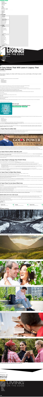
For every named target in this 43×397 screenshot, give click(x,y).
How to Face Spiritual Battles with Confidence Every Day (8, 337)
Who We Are (3, 10)
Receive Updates (4, 22)
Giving (2, 387)
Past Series (3, 17)
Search (2, 64)
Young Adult (3, 36)
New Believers (3, 35)
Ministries (3, 11)
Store (2, 32)
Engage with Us (4, 3)
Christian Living (4, 37)
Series (2, 27)
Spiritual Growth (4, 43)
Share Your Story (4, 20)
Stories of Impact (4, 18)
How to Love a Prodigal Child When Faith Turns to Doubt (8, 311)
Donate (2, 13)
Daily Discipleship (4, 28)
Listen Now (3, 12)
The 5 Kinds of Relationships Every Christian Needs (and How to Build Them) (11, 363)
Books (2, 30)
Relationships (3, 41)
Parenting (3, 42)
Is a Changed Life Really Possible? (5, 260)
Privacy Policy (3, 390)
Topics (3, 6)
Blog (2, 31)
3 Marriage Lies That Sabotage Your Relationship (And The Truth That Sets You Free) (12, 286)
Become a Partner (4, 21)
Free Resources (4, 33)
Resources (3, 4)
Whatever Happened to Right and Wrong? (6, 234)
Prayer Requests (4, 23)
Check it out (8, 169)
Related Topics (2, 202)
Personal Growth (4, 38)
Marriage (3, 40)
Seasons (3, 7)
